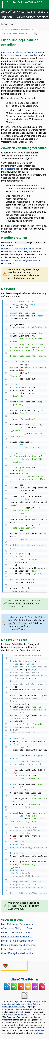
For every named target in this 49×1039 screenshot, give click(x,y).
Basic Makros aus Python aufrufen (18, 923)
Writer (21, 11)
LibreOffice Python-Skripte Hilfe (17, 953)
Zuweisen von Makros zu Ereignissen (20, 51)
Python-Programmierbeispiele (16, 949)
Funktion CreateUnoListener (15, 932)
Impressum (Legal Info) (12, 1001)
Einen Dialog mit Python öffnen (17, 940)
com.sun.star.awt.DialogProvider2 (18, 248)
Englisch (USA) (10, 17)
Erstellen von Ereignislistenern (16, 936)
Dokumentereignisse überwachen (18, 944)
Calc (29, 11)
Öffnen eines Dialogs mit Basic (16, 928)
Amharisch (28, 17)
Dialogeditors (8, 168)
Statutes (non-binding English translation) (24, 1002)
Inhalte (5, 24)
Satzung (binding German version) (21, 1005)
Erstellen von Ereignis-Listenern (17, 54)
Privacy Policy (31, 1001)
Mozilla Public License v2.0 (17, 1014)
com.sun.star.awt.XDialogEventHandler (21, 260)
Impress (39, 11)
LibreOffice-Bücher (25, 979)
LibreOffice (8, 11)
